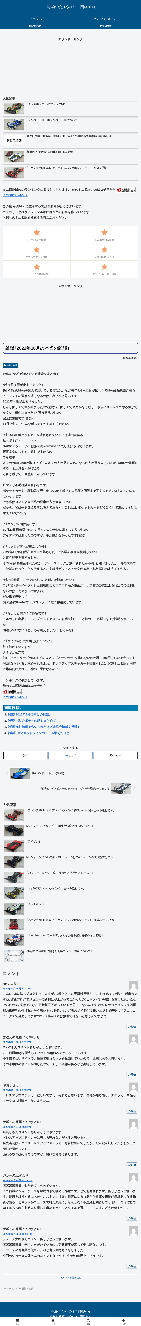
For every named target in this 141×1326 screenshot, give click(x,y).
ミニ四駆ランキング (15, 195)
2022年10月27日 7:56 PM (17, 1127)
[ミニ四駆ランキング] (126, 189)
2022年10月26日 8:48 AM (17, 988)
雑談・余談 (12, 365)
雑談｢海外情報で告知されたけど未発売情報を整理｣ (43, 727)
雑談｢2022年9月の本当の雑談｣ (29, 714)
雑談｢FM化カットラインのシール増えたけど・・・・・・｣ (49, 733)
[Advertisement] (70, 66)
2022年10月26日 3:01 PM (17, 1042)
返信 (133, 1026)
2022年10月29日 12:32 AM (17, 1180)
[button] (116, 755)
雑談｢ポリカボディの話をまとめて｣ (32, 720)
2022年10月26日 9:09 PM (17, 1090)
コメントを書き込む (70, 1277)
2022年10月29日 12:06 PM (17, 1234)
